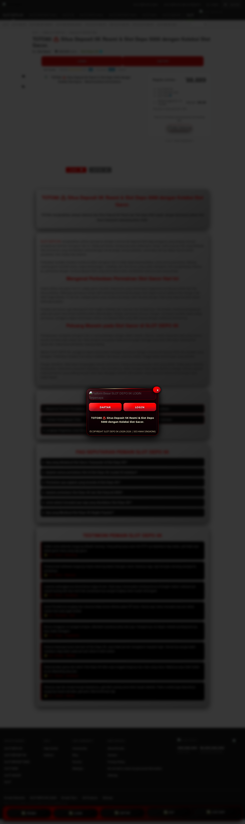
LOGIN (140, 407)
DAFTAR (105, 407)
